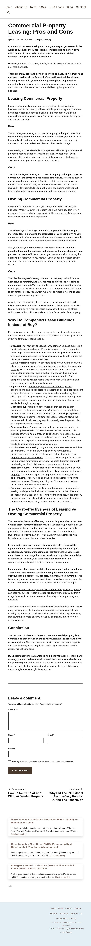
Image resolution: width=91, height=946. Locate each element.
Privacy (53, 913)
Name (11, 735)
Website (11, 748)
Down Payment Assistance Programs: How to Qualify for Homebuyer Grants (45, 821)
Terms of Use (76, 913)
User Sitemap (67, 932)
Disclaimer (63, 913)
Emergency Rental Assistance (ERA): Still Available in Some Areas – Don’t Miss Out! (43, 867)
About (60, 908)
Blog (70, 7)
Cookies (77, 908)
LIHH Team (28, 40)
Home (8, 7)
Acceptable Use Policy (66, 918)
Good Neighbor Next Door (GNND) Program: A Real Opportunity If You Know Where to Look (41, 846)
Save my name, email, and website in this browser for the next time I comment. (42, 762)
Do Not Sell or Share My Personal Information (67, 929)
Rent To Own (38, 7)
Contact (81, 7)
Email (51, 735)
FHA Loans (57, 7)
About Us (21, 7)
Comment (13, 709)
